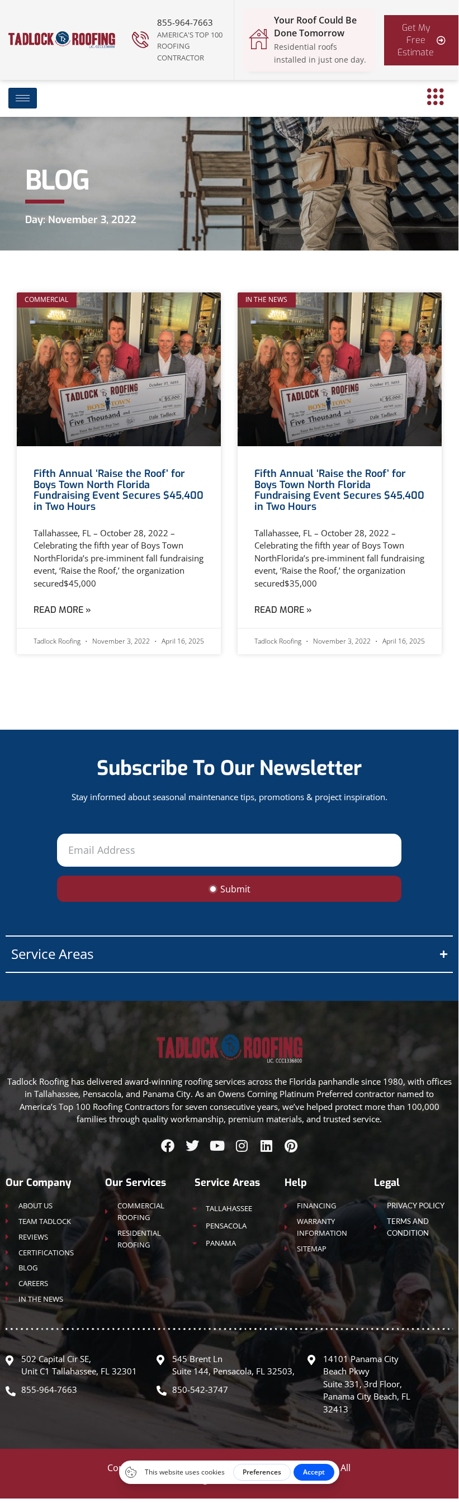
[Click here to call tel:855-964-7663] (140, 39)
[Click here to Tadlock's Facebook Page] (167, 1145)
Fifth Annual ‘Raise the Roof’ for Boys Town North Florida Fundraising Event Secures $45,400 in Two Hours (119, 490)
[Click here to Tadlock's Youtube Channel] (217, 1145)
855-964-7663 (185, 22)
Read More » (62, 610)
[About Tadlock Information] (435, 96)
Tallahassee (229, 1208)
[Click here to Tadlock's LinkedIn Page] (266, 1145)
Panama (221, 1243)
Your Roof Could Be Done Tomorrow (315, 26)
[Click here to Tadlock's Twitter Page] (192, 1145)
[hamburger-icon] (22, 98)
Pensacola (226, 1226)
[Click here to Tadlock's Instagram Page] (241, 1145)
